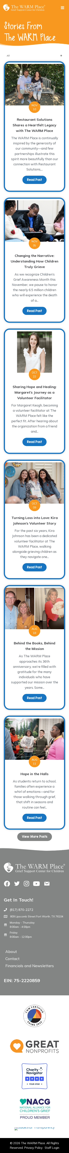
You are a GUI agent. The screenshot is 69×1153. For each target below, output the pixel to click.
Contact (12, 958)
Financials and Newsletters (29, 965)
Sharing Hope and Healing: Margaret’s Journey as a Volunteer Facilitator (34, 392)
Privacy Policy (33, 1148)
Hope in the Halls (34, 774)
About (11, 951)
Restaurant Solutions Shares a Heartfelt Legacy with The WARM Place (34, 125)
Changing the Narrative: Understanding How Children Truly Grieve (34, 261)
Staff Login (52, 1148)
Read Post (37, 179)
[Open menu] (62, 8)
